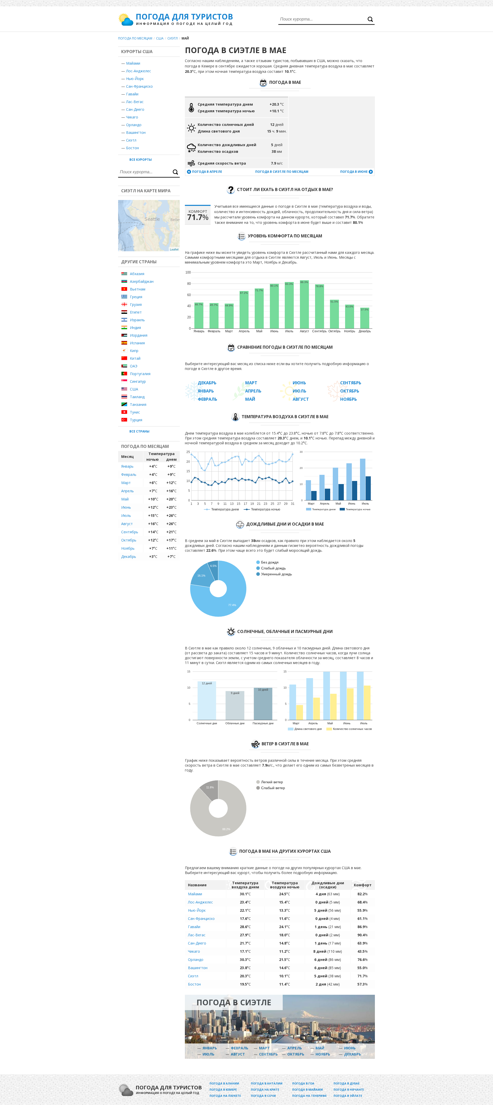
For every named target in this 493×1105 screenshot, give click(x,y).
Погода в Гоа (303, 1083)
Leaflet (174, 249)
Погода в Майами (307, 1089)
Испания (137, 342)
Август (127, 523)
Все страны (139, 431)
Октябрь (128, 540)
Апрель (127, 490)
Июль (126, 515)
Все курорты (140, 159)
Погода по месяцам (135, 38)
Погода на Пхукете (225, 1096)
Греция (136, 296)
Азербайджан (142, 281)
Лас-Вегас (135, 101)
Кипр (134, 350)
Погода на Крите (265, 1089)
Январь (127, 466)
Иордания (138, 335)
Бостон (132, 147)
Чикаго (132, 117)
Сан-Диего (135, 109)
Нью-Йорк (135, 78)
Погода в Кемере (223, 1089)
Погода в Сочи (263, 1096)
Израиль (137, 319)
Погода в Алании (224, 1083)
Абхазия (137, 273)
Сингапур (138, 381)
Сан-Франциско (139, 86)
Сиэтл (172, 38)
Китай (135, 358)
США (160, 38)
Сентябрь (129, 531)
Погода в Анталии (266, 1083)
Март (126, 482)
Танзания (138, 404)
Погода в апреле (207, 171)
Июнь (126, 507)
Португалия (140, 373)
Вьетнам (137, 289)
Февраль (128, 474)
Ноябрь (128, 548)
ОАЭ (133, 366)
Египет (136, 312)
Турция (136, 419)
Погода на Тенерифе (309, 1096)
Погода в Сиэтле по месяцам (281, 171)
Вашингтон (136, 132)
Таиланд (137, 396)
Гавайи (132, 94)
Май (125, 499)
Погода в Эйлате (348, 1096)
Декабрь (128, 556)
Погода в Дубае (346, 1083)
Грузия (136, 304)
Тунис (135, 412)
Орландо (133, 124)
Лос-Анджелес (138, 70)
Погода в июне (354, 171)
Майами (133, 63)
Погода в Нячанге (349, 1089)
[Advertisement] (332, 132)
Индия (135, 327)
